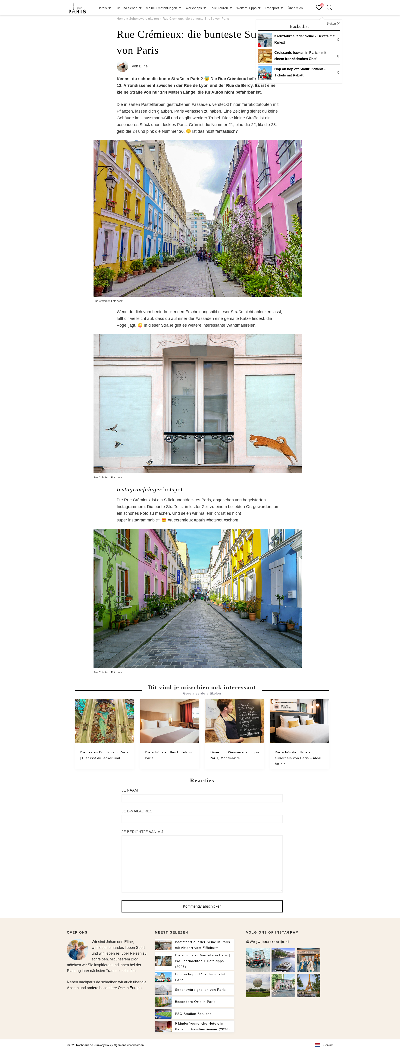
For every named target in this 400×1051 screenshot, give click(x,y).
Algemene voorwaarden (128, 1045)
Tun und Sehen (126, 8)
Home (121, 18)
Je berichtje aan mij (142, 832)
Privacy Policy (104, 1045)
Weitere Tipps (246, 8)
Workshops (193, 8)
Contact (328, 1045)
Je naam (130, 790)
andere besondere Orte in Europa (114, 988)
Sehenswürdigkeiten (144, 18)
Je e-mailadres (137, 811)
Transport (272, 8)
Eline (143, 66)
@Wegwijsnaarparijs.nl (267, 942)
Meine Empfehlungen (161, 8)
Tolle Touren (219, 8)
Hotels (102, 8)
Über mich (295, 8)
